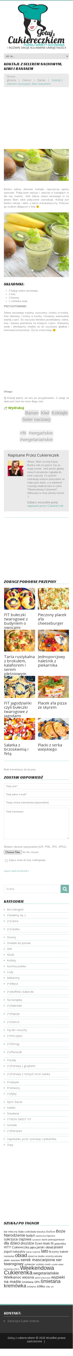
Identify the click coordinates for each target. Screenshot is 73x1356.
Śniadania (13, 1113)
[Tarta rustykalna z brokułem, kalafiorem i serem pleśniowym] (19, 641)
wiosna (28, 1277)
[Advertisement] (36, 121)
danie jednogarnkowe (53, 1239)
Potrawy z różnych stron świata (30, 1074)
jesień (58, 1247)
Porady (11, 1060)
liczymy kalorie (58, 1251)
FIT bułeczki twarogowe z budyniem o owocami (16, 621)
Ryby (13, 1094)
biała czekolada (27, 1231)
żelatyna (31, 1286)
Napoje (15, 1014)
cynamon (36, 1240)
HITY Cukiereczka (16, 1247)
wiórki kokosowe (42, 1278)
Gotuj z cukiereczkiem (21, 1338)
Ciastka (15, 929)
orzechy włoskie (53, 1256)
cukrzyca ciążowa (17, 1239)
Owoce (26, 80)
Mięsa (14, 983)
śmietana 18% (31, 1282)
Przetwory (13, 1088)
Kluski (10, 954)
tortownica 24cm (11, 1269)
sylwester (29, 1264)
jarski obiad (44, 1247)
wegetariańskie (46, 1273)
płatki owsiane (12, 1260)
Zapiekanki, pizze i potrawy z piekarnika (31, 1139)
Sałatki (11, 1107)
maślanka (9, 1256)
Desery (11, 937)
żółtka (41, 1286)
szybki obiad (57, 1264)
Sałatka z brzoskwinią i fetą (16, 749)
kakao (29, 1252)
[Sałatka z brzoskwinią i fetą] (19, 729)
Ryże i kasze (14, 1102)
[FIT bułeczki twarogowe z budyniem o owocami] (19, 599)
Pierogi (14, 1044)
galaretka (60, 1243)
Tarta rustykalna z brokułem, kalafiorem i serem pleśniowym (19, 665)
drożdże (27, 1243)
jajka (33, 1247)
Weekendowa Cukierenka (29, 1270)
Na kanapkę (14, 1000)
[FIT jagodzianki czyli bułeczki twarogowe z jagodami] (19, 687)
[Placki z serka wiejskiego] (53, 729)
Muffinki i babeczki (22, 992)
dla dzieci (12, 1243)
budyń (30, 1235)
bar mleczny (11, 1231)
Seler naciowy (36, 419)
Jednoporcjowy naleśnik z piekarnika (51, 661)
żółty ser (50, 1286)
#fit (23, 433)
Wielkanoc (12, 1277)
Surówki (12, 1125)
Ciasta (14, 921)
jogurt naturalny (14, 1251)
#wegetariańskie (36, 439)
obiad (21, 1255)
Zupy (10, 1145)
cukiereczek (48, 455)
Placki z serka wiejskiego (50, 747)
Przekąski (13, 1082)
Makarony (13, 978)
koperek (36, 1252)
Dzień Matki (42, 1243)
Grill (9, 949)
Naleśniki (16, 1005)
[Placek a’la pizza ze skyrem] (53, 687)
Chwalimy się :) (16, 915)
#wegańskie (41, 433)
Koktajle (60, 412)
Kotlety (11, 960)
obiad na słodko (36, 1256)
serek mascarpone (38, 1259)
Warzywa (16, 1131)
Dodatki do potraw (19, 943)
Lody (10, 972)
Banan (41, 80)
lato (44, 1251)
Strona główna (11, 78)
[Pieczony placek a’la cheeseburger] (53, 599)
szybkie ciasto (43, 1264)
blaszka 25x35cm (46, 1231)
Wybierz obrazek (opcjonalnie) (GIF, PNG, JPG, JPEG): (35, 846)
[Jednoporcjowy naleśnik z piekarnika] (53, 641)
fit (52, 1243)
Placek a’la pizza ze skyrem (52, 705)
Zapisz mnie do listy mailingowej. (27, 860)
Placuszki (16, 1052)
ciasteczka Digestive (45, 1236)
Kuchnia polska (16, 966)
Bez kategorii (15, 909)
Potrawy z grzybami (22, 1066)
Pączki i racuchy (17, 1030)
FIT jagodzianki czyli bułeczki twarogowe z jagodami (17, 709)
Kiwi (45, 412)
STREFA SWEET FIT (19, 1119)
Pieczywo (16, 1036)
